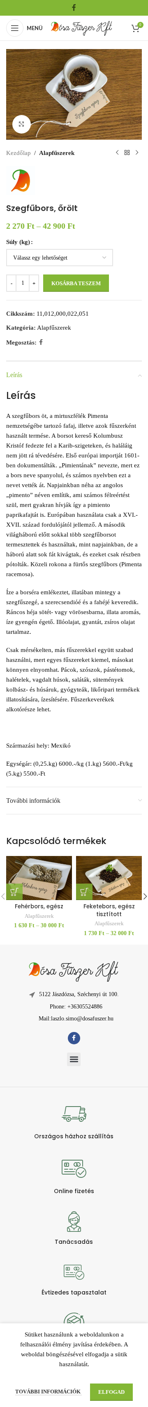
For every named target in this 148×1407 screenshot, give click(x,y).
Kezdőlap (18, 153)
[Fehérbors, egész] (39, 878)
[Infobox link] (74, 1121)
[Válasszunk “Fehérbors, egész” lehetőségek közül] (14, 892)
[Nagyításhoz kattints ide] (21, 124)
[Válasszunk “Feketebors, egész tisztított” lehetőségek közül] (84, 892)
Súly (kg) (18, 242)
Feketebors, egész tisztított (109, 910)
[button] (74, 1059)
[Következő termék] (137, 153)
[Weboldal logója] (82, 27)
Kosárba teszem (76, 283)
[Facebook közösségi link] (74, 7)
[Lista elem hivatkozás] (74, 1006)
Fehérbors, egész (39, 906)
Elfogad (111, 1392)
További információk (48, 1391)
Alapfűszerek (56, 153)
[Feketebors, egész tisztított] (109, 878)
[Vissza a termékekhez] (127, 153)
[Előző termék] (117, 153)
